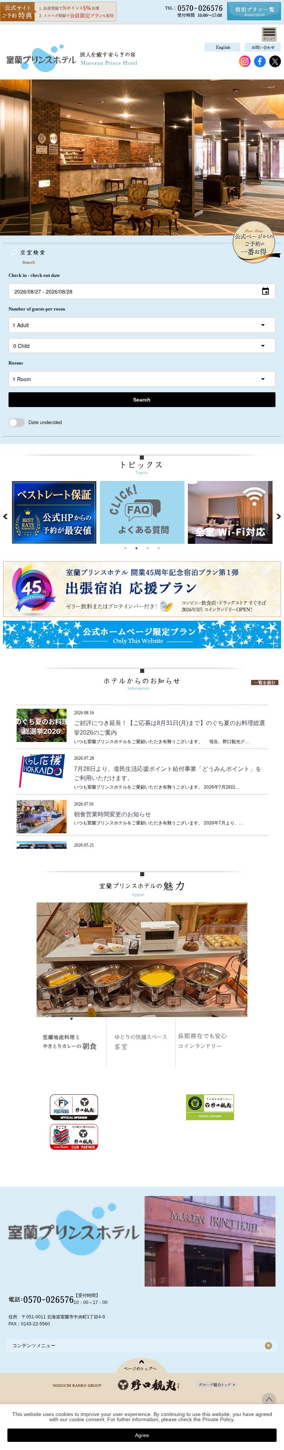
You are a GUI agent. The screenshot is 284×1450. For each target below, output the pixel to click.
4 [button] (158, 548)
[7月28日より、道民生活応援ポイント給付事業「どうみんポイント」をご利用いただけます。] (42, 783)
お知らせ (109, 712)
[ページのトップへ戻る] (142, 1365)
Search (142, 400)
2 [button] (136, 548)
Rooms (16, 363)
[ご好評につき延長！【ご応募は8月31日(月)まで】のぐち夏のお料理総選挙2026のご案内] (42, 738)
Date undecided (45, 422)
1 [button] (125, 548)
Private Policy (217, 1419)
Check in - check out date (34, 275)
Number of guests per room (37, 309)
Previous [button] (6, 516)
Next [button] (277, 516)
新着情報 (129, 712)
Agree (142, 1435)
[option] (54, 512)
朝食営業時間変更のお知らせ (112, 814)
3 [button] (147, 548)
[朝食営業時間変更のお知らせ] (42, 829)
